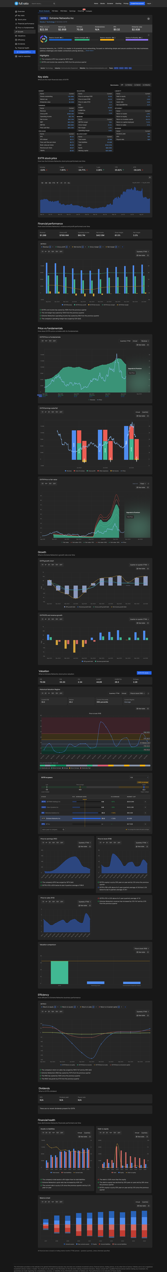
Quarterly (145, 412)
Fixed (142, 483)
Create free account (137, 3)
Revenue (144, 341)
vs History (128, 85)
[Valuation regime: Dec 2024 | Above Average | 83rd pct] (110, 765)
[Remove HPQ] (145, 824)
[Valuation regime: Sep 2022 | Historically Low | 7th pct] (63, 765)
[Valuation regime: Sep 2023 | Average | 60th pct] (84, 765)
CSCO (121, 68)
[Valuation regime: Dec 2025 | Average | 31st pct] (132, 765)
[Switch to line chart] (50, 247)
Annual (135, 341)
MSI (130, 68)
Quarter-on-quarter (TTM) (138, 565)
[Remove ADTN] (145, 801)
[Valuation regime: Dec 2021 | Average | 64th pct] (47, 765)
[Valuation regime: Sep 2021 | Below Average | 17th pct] (42, 765)
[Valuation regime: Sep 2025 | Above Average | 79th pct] (126, 765)
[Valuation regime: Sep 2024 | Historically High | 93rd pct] (105, 765)
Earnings (72, 11)
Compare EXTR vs (25, 52)
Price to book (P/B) (136, 693)
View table (141, 255)
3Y (46, 251)
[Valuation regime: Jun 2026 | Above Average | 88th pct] (142, 765)
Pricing (126, 3)
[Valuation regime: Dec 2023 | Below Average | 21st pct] (89, 765)
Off (122, 85)
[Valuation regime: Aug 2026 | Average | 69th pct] (147, 765)
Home (96, 3)
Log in (149, 3)
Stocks (102, 3)
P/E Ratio (55, 11)
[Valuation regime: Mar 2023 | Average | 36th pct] (74, 765)
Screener (110, 3)
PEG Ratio (63, 11)
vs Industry (146, 85)
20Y (61, 251)
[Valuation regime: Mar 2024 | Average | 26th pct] (95, 765)
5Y (49, 251)
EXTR (43, 18)
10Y (53, 251)
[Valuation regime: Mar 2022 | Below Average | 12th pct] (53, 765)
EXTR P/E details (143, 673)
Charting (118, 3)
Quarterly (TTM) (142, 251)
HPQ (126, 68)
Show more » (90, 50)
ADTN (116, 68)
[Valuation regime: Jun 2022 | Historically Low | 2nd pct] (58, 765)
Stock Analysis (44, 11)
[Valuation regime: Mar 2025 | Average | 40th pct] (116, 765)
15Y (57, 251)
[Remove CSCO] (145, 807)
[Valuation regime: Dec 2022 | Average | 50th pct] (68, 765)
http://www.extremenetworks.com (96, 68)
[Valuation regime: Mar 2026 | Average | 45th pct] (137, 765)
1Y (42, 251)
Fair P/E (135, 483)
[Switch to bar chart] (100, 247)
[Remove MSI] (145, 813)
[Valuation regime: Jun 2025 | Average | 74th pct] (121, 765)
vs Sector (137, 85)
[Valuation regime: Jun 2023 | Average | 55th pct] (79, 765)
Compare (89, 11)
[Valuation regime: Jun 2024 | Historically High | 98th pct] (100, 765)
